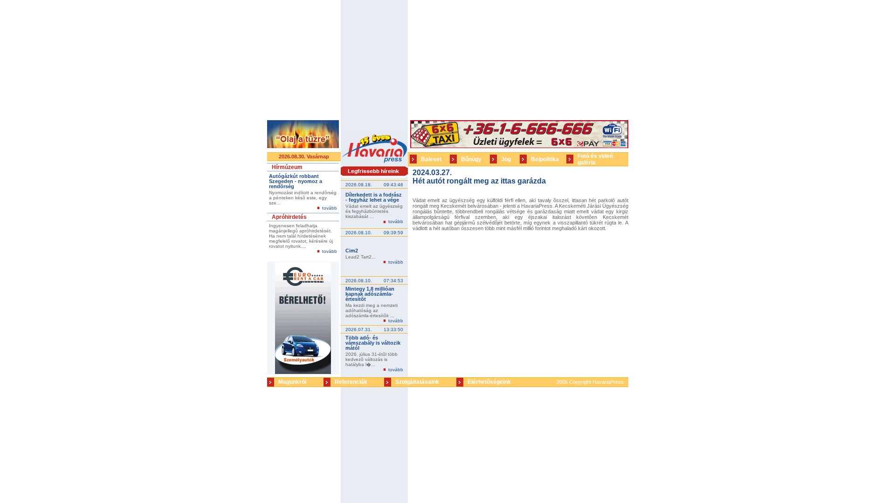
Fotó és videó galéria (595, 159)
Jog (506, 159)
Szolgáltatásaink (417, 382)
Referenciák (351, 382)
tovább (329, 208)
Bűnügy (471, 159)
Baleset (431, 159)
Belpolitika (545, 159)
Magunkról (292, 382)
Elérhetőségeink (489, 382)
